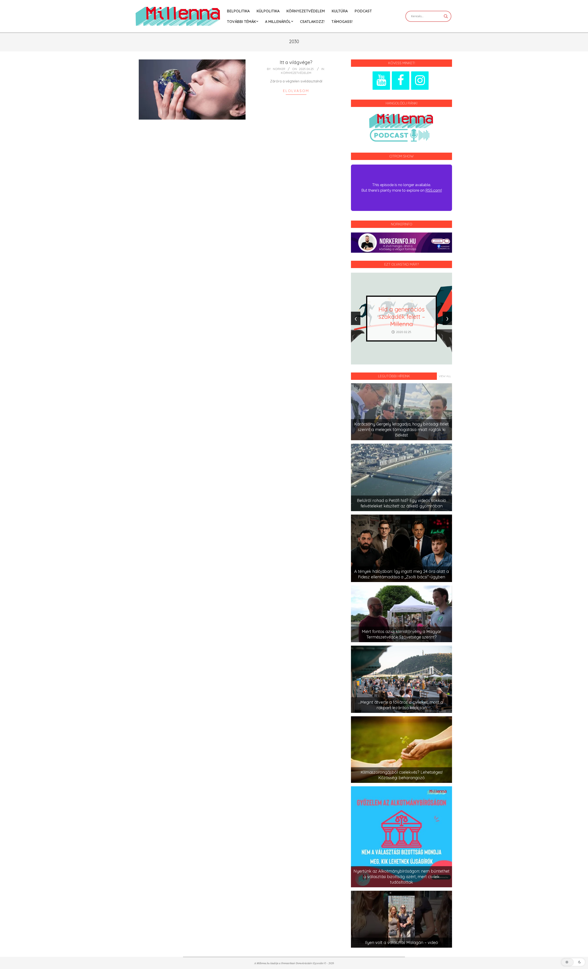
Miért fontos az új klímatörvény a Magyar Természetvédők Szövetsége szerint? (401, 634)
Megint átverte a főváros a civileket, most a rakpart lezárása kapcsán (401, 705)
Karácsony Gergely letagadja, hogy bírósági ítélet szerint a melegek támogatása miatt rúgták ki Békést (401, 429)
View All (445, 376)
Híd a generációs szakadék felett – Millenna (401, 316)
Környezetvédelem (296, 73)
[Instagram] (420, 80)
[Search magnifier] (446, 16)
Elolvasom (296, 91)
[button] (573, 962)
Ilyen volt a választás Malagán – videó (401, 942)
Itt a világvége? (296, 62)
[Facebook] (400, 80)
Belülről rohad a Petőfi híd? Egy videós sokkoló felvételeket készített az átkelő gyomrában (401, 503)
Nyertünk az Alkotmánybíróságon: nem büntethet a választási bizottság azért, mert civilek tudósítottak (401, 876)
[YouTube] (381, 80)
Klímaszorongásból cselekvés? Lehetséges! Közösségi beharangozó (402, 775)
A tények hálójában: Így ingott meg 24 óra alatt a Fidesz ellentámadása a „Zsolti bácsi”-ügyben (401, 574)
